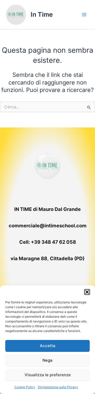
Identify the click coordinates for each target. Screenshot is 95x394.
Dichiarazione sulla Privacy (58, 387)
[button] (87, 292)
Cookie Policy (25, 387)
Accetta (47, 345)
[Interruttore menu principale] (84, 14)
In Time (42, 14)
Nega (47, 360)
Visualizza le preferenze (48, 374)
